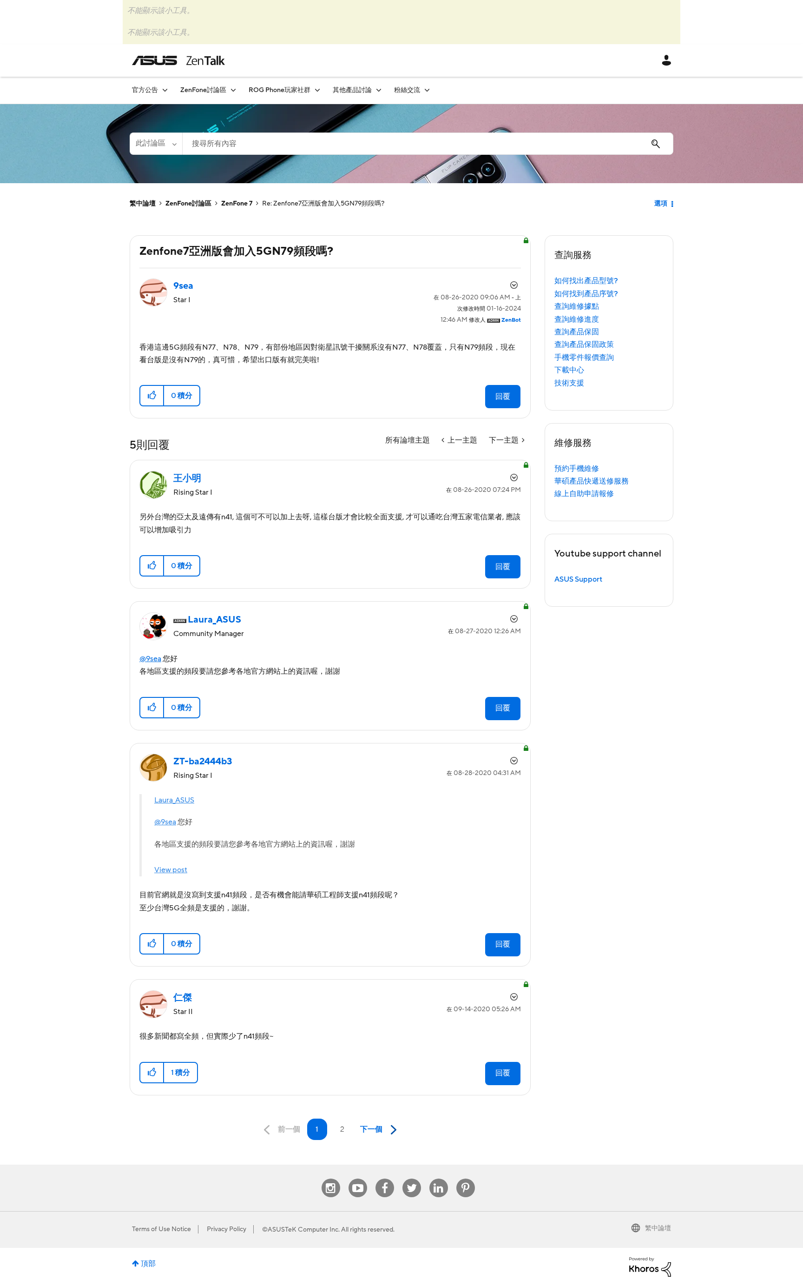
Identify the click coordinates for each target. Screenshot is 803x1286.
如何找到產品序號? (586, 293)
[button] (152, 395)
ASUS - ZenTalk (178, 60)
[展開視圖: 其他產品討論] (378, 90)
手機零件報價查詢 (584, 357)
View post (170, 870)
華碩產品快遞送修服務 (591, 481)
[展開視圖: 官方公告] (165, 90)
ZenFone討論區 (188, 203)
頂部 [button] (148, 1263)
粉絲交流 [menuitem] (407, 90)
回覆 (502, 396)
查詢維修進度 (576, 319)
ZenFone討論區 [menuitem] (203, 90)
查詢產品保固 (576, 332)
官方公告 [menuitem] (145, 90)
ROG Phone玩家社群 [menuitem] (279, 90)
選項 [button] (660, 203)
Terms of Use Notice (161, 1229)
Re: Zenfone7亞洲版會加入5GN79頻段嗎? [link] (323, 203)
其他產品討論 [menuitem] (352, 90)
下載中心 (569, 370)
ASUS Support (578, 579)
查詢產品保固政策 (584, 344)
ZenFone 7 (236, 203)
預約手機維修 (576, 468)
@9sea (150, 658)
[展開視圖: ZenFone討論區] (233, 90)
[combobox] (427, 144)
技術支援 (569, 383)
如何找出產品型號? (586, 280)
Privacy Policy (226, 1229)
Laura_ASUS (174, 800)
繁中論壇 (143, 203)
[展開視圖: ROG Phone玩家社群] (317, 90)
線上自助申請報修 (584, 493)
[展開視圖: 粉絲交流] (427, 90)
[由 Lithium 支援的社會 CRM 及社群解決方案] (650, 1266)
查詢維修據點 (576, 306)
